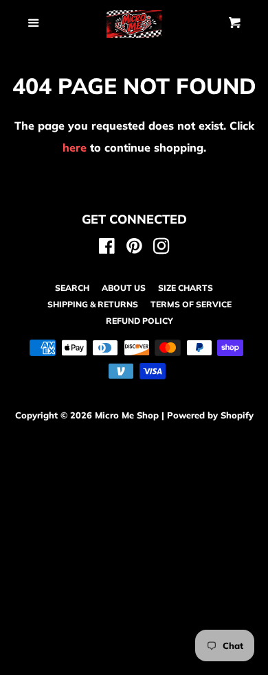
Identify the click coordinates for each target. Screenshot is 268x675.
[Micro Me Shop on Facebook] (106, 248)
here (75, 147)
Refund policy (139, 321)
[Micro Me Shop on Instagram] (161, 248)
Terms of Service (191, 304)
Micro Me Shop (127, 415)
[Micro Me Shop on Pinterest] (134, 248)
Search (72, 288)
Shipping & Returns (92, 304)
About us (124, 288)
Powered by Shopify (210, 415)
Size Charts (185, 288)
